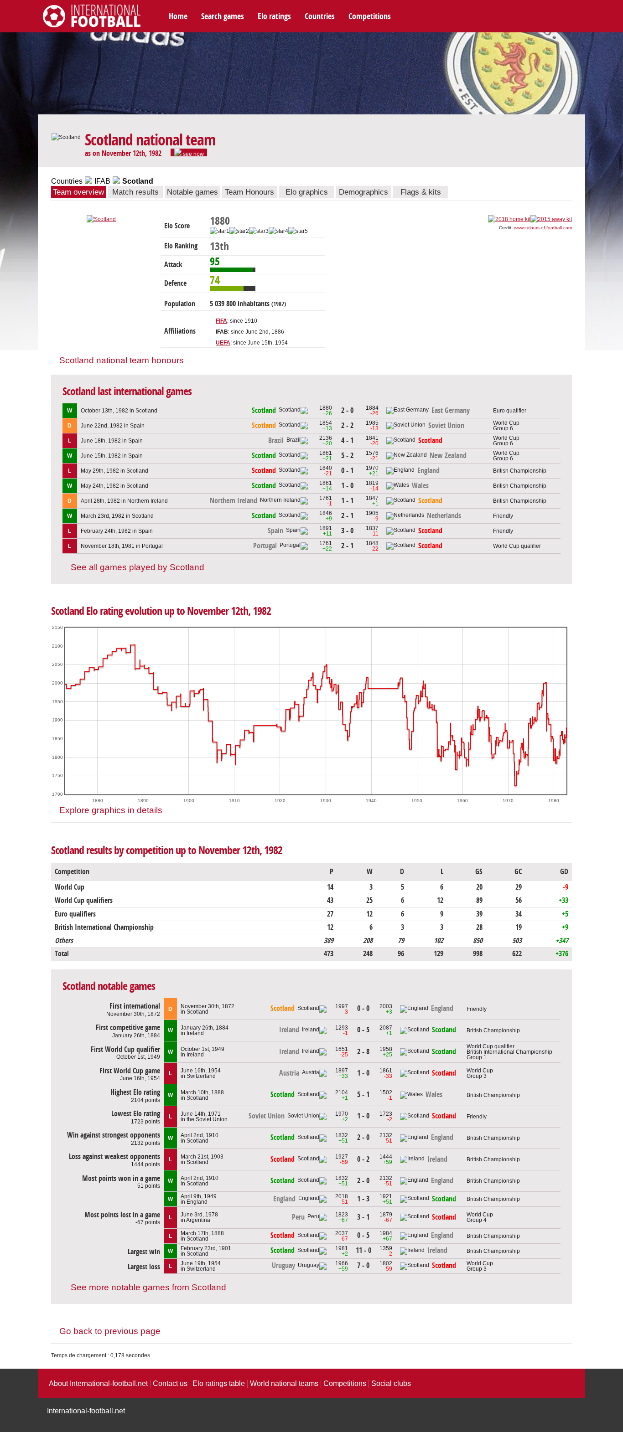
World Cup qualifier (517, 546)
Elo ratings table (218, 1383)
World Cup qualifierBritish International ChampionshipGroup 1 (509, 1052)
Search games (222, 16)
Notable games (192, 192)
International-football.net (86, 1411)
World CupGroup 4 (480, 1217)
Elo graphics (307, 192)
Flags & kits (420, 192)
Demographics (363, 192)
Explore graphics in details (110, 810)
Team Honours (249, 192)
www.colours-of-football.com (543, 227)
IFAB (102, 181)
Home (178, 16)
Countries (320, 16)
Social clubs (391, 1383)
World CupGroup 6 (506, 426)
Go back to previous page (110, 1331)
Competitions (369, 16)
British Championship (519, 471)
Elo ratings (274, 16)
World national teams (284, 1383)
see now (193, 153)
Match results (135, 192)
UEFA (223, 343)
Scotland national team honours (121, 360)
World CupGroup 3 (480, 1073)
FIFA (221, 321)
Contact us (170, 1383)
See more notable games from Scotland (148, 1287)
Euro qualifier (509, 410)
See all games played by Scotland (137, 567)
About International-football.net (98, 1383)
